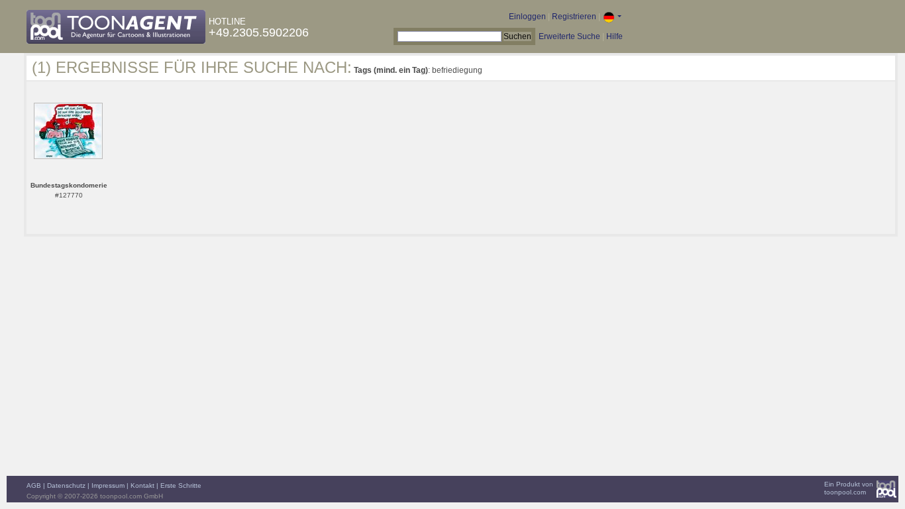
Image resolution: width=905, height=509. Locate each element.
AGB (34, 485)
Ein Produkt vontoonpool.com (848, 488)
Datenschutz (66, 485)
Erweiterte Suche (569, 36)
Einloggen (527, 16)
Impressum (108, 485)
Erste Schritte (180, 485)
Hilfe (614, 36)
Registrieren (574, 16)
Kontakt (142, 485)
